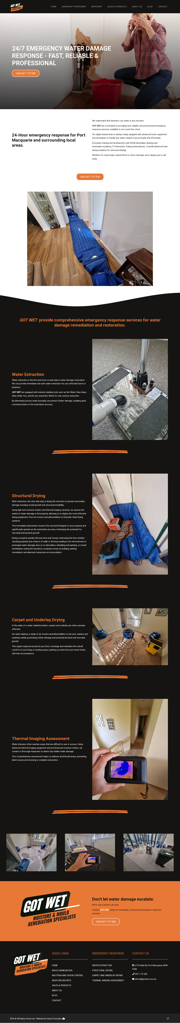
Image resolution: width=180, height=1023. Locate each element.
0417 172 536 (141, 974)
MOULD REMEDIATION (62, 970)
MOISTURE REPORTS (61, 980)
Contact (162, 6)
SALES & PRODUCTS (62, 985)
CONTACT (56, 1000)
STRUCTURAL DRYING (102, 970)
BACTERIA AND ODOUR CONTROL (68, 975)
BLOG (54, 995)
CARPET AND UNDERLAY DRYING (107, 975)
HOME (55, 965)
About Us (137, 6)
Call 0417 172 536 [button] (26, 73)
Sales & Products (117, 6)
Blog (150, 6)
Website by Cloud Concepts (49, 1018)
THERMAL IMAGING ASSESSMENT (108, 980)
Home (53, 6)
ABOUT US (57, 990)
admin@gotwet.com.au (145, 979)
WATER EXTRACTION (102, 965)
